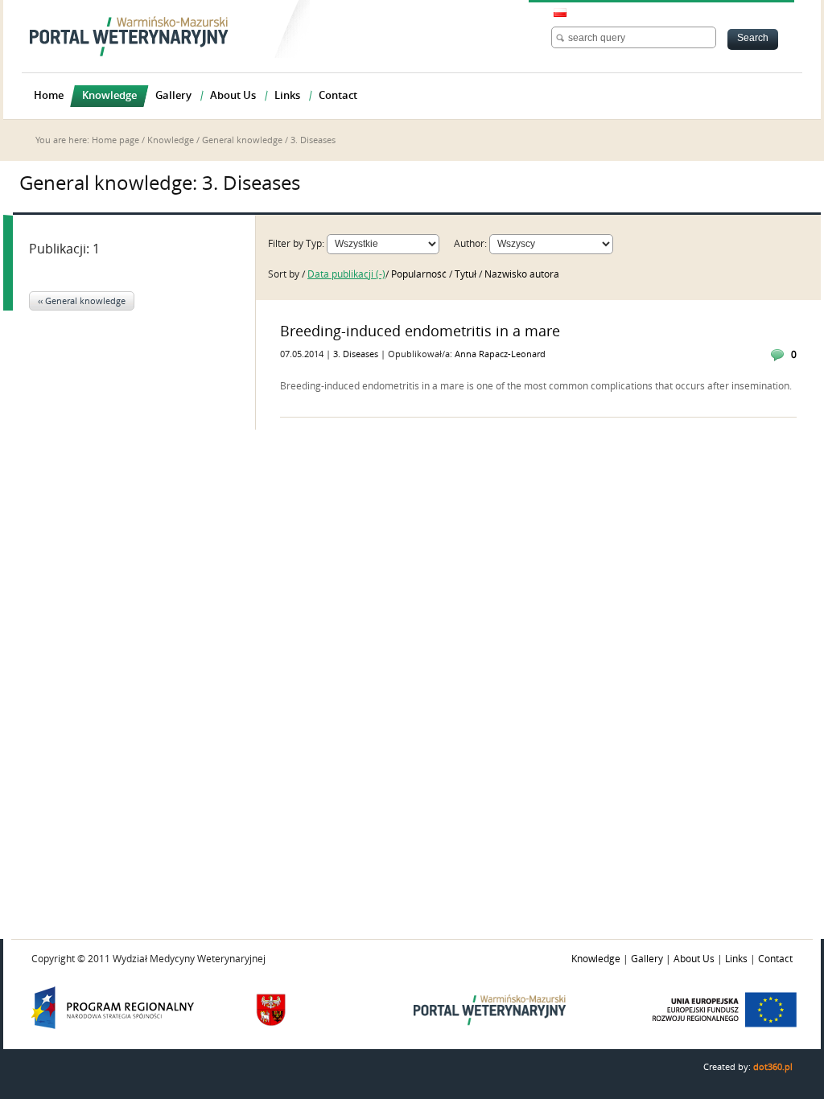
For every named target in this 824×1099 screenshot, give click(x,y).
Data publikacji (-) (346, 274)
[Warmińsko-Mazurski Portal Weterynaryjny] (129, 36)
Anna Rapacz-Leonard (500, 354)
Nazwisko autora (521, 274)
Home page (115, 140)
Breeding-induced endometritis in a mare (420, 331)
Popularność (420, 274)
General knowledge (242, 140)
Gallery (647, 959)
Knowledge (170, 140)
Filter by (285, 243)
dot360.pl (773, 1067)
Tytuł (467, 274)
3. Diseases (357, 354)
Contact (775, 959)
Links (736, 959)
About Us (694, 959)
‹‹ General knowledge (82, 301)
